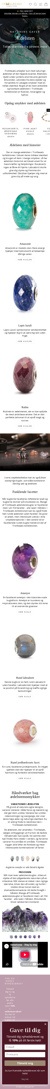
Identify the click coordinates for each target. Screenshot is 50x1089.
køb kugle (25, 612)
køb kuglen (25, 260)
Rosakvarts (40, 164)
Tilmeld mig (25, 1063)
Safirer (24, 94)
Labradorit (33, 167)
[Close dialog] (45, 1024)
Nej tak (25, 1079)
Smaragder (36, 91)
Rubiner (25, 91)
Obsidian (22, 173)
